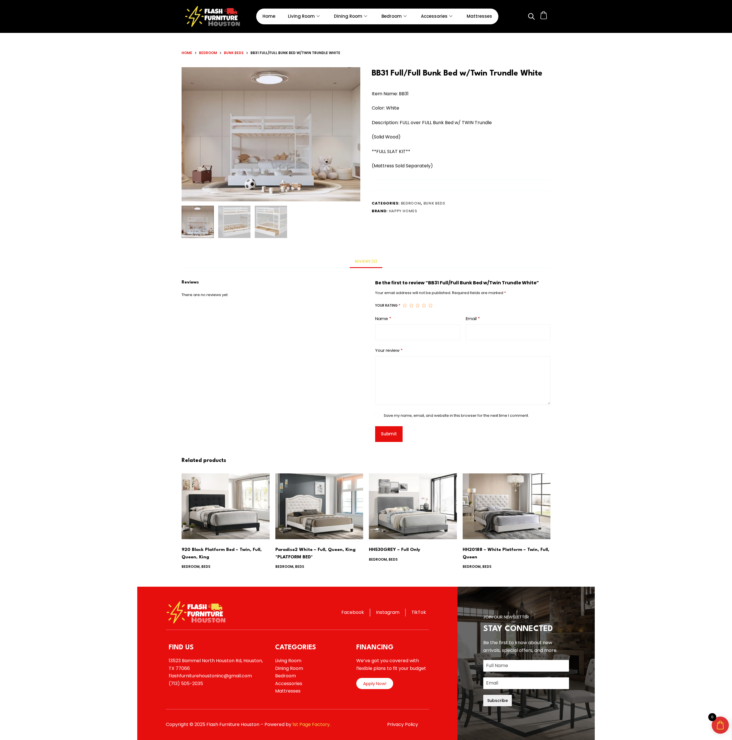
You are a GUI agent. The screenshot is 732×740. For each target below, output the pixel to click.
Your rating (387, 305)
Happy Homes (403, 211)
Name (383, 319)
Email (473, 319)
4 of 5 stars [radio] (424, 305)
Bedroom (391, 16)
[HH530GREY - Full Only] (413, 506)
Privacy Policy (402, 724)
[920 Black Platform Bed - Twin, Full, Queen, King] (226, 506)
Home (268, 16)
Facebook (352, 612)
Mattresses (479, 16)
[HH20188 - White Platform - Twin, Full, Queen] (507, 506)
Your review (389, 350)
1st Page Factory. (312, 724)
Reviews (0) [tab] (366, 261)
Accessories (434, 16)
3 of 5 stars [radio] (417, 305)
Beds (205, 566)
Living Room (301, 16)
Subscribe (497, 700)
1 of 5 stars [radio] (405, 305)
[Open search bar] (531, 16)
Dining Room (348, 16)
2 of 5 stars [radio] (411, 305)
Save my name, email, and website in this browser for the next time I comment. (456, 415)
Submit (389, 434)
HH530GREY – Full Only (394, 549)
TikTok (418, 612)
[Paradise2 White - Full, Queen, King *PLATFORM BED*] (319, 506)
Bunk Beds (434, 203)
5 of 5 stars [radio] (430, 305)
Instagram (387, 612)
